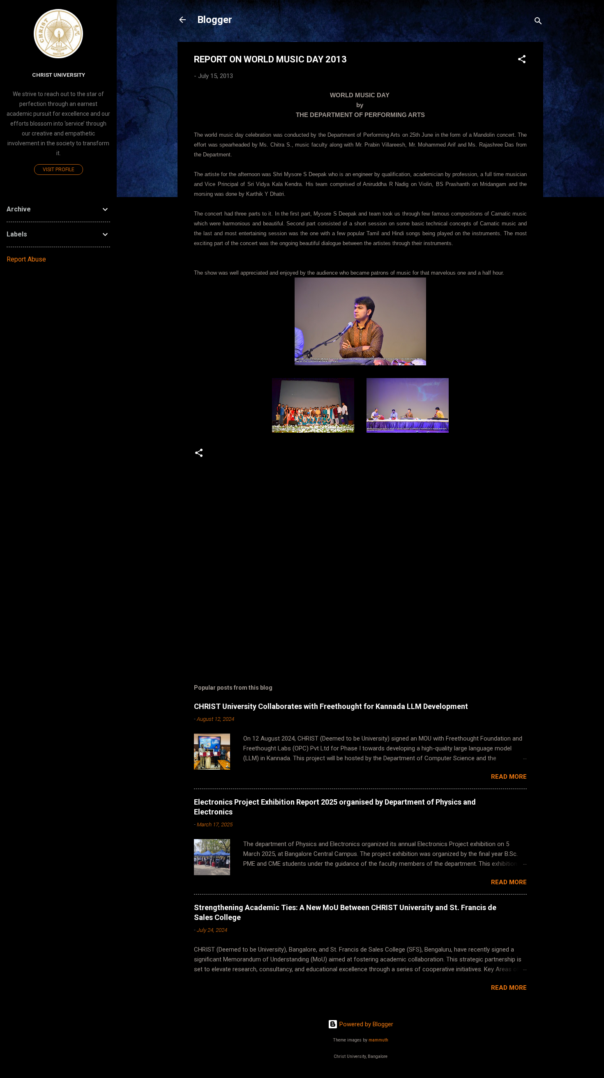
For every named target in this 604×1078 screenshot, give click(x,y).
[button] (522, 60)
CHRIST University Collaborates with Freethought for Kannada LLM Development (331, 706)
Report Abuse (26, 259)
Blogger (214, 19)
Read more (509, 776)
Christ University (58, 74)
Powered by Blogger (365, 1024)
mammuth (378, 1040)
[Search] (538, 22)
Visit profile (58, 169)
